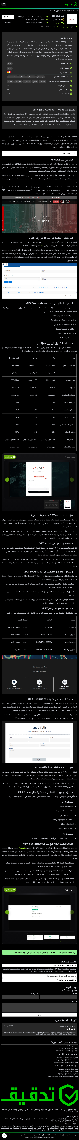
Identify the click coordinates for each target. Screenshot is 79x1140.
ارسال (39, 1015)
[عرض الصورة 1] (67, 504)
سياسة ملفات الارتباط (9, 1135)
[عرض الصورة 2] (51, 504)
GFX (51, 10)
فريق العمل (66, 1135)
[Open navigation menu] (3, 4)
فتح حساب (9, 17)
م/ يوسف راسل (65, 27)
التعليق (74, 1001)
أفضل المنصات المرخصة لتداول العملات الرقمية (63, 1076)
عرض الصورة (9, 457)
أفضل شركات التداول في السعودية (67, 1060)
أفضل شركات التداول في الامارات (67, 1057)
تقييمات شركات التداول (63, 10)
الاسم (75, 993)
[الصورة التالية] (7, 479)
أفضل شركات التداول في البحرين (68, 1071)
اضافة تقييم (8, 22)
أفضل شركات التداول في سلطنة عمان (66, 1062)
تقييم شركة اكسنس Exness (69, 1046)
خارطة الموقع (36, 1135)
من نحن (74, 1135)
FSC (42, 246)
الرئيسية (75, 10)
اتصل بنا (58, 1135)
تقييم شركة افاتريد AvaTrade (68, 1048)
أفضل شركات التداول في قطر (68, 1069)
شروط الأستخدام (48, 1135)
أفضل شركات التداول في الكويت (68, 1074)
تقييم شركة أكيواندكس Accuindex (67, 1050)
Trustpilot (23, 848)
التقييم (74, 990)
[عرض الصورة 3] (35, 937)
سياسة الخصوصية (24, 1135)
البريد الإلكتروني (33, 993)
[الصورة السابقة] (72, 479)
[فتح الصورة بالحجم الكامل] (39, 479)
